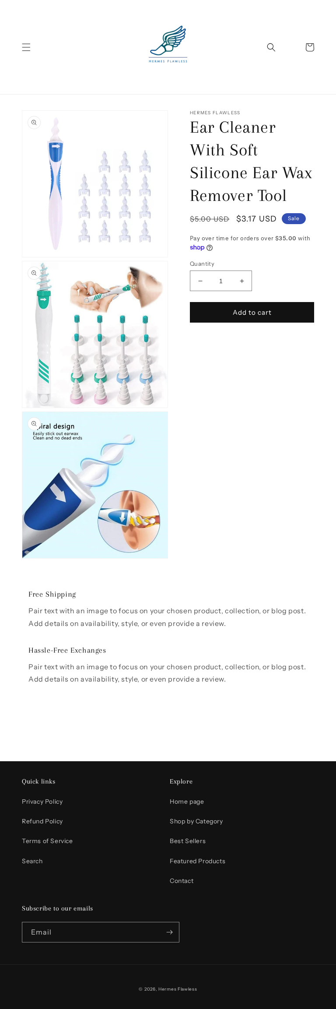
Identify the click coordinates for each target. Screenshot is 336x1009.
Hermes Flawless (177, 989)
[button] (26, 47)
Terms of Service (47, 841)
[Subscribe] (169, 932)
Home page (187, 801)
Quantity (202, 263)
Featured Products (197, 861)
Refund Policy (42, 821)
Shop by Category (196, 821)
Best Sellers (188, 841)
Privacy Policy (42, 801)
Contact (181, 881)
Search (32, 861)
